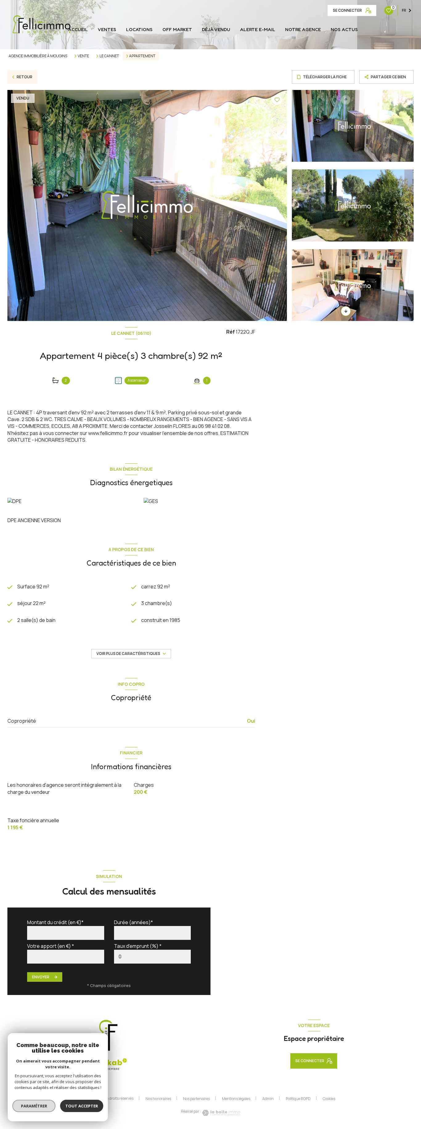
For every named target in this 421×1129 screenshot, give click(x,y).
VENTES (107, 29)
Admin (268, 1098)
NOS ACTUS (344, 29)
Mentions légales (236, 1098)
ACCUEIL (78, 29)
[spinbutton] (152, 957)
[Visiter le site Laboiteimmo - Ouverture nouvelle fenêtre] (220, 1113)
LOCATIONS (139, 29)
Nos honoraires (158, 1098)
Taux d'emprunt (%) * (137, 946)
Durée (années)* (133, 922)
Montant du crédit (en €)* (55, 922)
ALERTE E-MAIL (257, 29)
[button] (346, 311)
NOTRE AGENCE (303, 29)
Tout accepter (81, 1106)
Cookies (329, 1099)
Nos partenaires (196, 1098)
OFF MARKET (177, 29)
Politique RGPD (298, 1098)
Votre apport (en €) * (50, 946)
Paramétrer (34, 1106)
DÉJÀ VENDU (216, 29)
